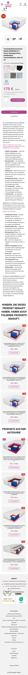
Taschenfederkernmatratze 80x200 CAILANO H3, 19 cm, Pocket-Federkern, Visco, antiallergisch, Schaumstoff (14, 527)
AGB (14, 618)
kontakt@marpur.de (15, 588)
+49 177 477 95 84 (9, 586)
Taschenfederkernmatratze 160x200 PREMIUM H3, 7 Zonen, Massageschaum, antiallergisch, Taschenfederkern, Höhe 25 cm (14, 413)
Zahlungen (14, 622)
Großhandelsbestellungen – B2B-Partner (14, 633)
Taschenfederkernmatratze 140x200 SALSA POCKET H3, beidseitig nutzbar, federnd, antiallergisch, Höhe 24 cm (14, 345)
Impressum (14, 635)
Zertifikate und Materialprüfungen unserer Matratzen (14, 627)
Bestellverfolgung (14, 653)
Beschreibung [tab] (14, 112)
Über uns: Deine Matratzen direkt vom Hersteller (14, 620)
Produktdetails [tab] (14, 116)
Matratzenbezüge (14, 629)
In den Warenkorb (14, 352)
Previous (2, 39)
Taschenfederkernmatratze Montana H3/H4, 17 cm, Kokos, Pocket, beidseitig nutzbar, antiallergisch (14, 493)
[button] (20, 4)
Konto (14, 651)
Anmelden (14, 655)
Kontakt (14, 637)
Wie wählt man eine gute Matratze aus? (14, 642)
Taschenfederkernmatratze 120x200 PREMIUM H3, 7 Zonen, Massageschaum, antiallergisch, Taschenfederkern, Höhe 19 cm (14, 379)
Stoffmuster (14, 624)
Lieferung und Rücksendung (14, 613)
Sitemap (14, 640)
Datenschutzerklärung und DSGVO (14, 616)
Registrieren (14, 657)
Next (25, 39)
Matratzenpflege (14, 631)
